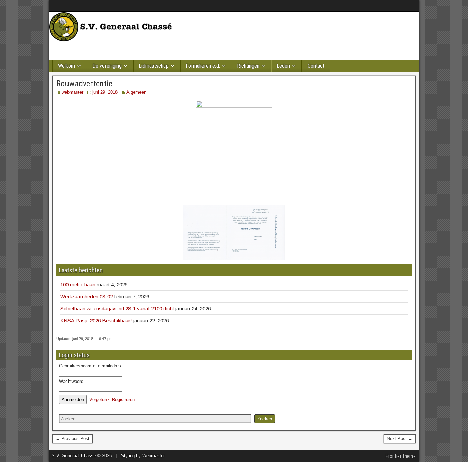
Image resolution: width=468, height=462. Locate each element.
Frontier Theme (401, 456)
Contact (316, 66)
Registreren (123, 399)
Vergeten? (99, 399)
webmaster (72, 92)
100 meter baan (77, 284)
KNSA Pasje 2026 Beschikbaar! (96, 320)
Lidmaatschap (154, 66)
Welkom (66, 66)
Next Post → (399, 438)
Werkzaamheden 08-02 (86, 296)
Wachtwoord (71, 381)
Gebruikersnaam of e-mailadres (90, 366)
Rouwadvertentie (84, 83)
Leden (283, 66)
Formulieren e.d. (203, 66)
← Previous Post (72, 438)
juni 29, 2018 (105, 92)
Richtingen (248, 66)
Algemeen (136, 92)
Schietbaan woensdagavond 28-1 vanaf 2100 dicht (117, 308)
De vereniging (107, 66)
